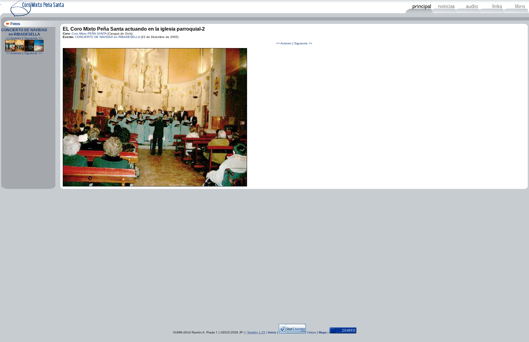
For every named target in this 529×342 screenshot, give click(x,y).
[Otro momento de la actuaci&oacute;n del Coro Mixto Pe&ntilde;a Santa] (29, 50)
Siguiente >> (33, 38)
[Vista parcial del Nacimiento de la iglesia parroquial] (38, 50)
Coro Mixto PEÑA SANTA (89, 33)
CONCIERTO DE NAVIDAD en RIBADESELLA (24, 32)
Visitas (311, 332)
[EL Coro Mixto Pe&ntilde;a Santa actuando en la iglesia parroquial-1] (10, 50)
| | (257, 332)
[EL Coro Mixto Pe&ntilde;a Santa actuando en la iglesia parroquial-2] (19, 50)
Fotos (15, 24)
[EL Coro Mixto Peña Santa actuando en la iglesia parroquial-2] (155, 185)
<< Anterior (13, 38)
